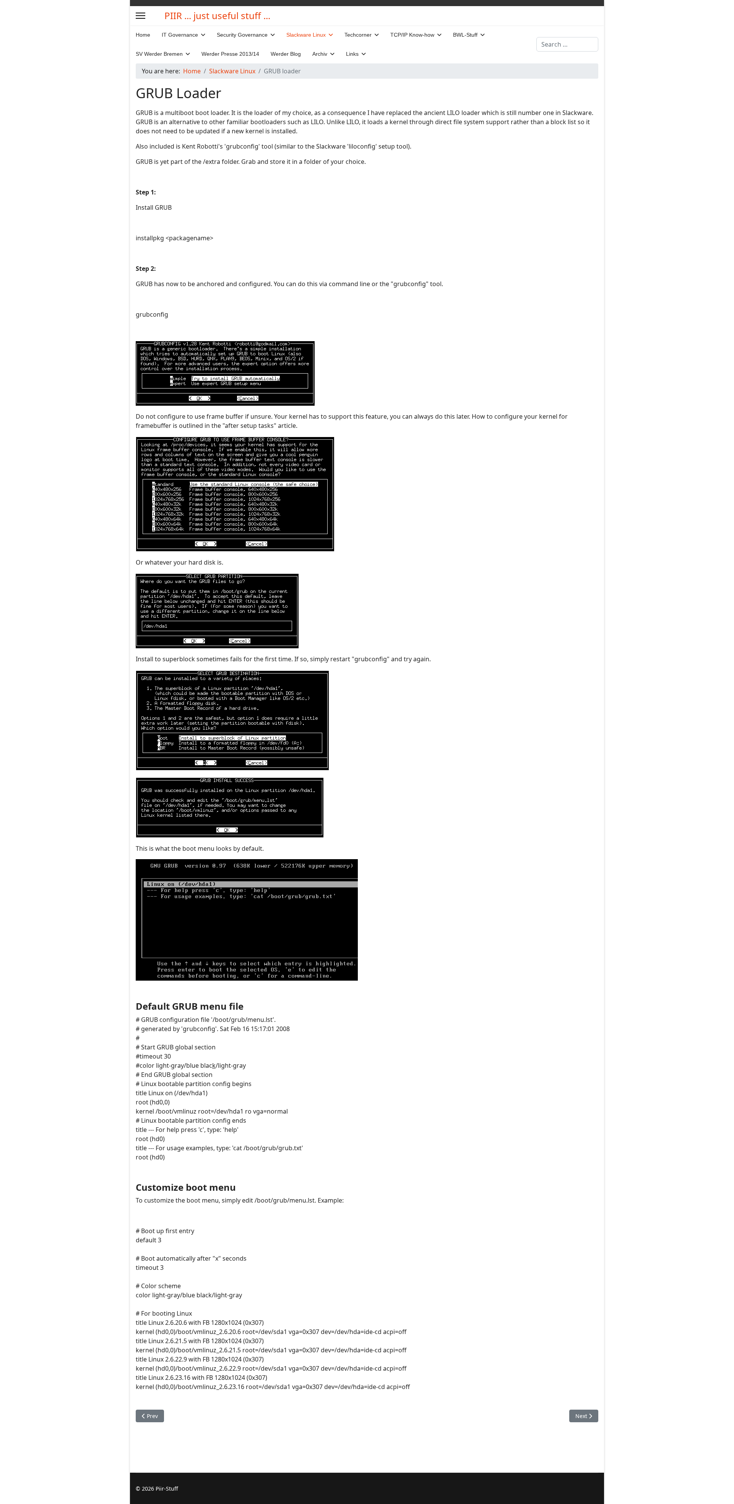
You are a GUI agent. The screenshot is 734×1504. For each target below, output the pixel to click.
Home (143, 35)
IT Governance (180, 35)
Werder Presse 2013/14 (230, 54)
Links (352, 54)
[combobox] (567, 44)
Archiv (319, 54)
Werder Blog (286, 54)
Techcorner (358, 35)
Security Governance (242, 35)
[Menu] (140, 15)
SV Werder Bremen (159, 54)
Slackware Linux (306, 35)
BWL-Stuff (465, 35)
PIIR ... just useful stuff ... (217, 15)
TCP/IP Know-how (412, 35)
